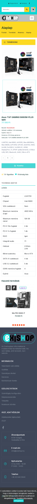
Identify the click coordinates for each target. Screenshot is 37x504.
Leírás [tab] (4, 188)
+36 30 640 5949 (18, 477)
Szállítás (5, 370)
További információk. (24, 498)
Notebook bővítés (9, 404)
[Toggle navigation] (32, 18)
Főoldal (4, 32)
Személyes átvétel (9, 373)
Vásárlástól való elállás (10, 366)
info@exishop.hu (17, 451)
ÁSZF (4, 421)
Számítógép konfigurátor (11, 393)
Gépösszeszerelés (9, 397)
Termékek (12, 32)
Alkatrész (21, 32)
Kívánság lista (23, 174)
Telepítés (5, 401)
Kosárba (20, 166)
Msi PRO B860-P (18, 313)
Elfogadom (18, 501)
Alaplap (28, 32)
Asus (8, 132)
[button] (13, 325)
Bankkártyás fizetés (9, 381)
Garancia (5, 377)
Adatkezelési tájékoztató (11, 417)
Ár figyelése (9, 174)
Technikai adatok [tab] (9, 183)
